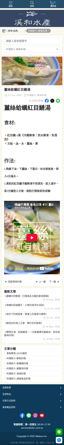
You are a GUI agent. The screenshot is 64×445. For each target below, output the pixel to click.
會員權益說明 (8, 407)
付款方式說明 (8, 400)
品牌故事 (6, 387)
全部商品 (6, 394)
